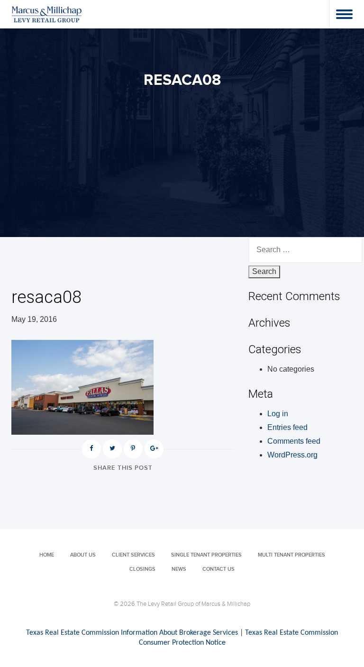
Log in (277, 414)
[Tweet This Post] (112, 448)
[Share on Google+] (154, 448)
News (179, 569)
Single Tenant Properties (206, 555)
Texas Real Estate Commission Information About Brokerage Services (132, 633)
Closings (142, 569)
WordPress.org (292, 455)
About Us (83, 555)
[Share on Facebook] (91, 448)
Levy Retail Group (46, 14)
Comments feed (293, 441)
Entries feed (287, 427)
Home (46, 555)
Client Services (133, 555)
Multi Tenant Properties (291, 555)
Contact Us (218, 569)
